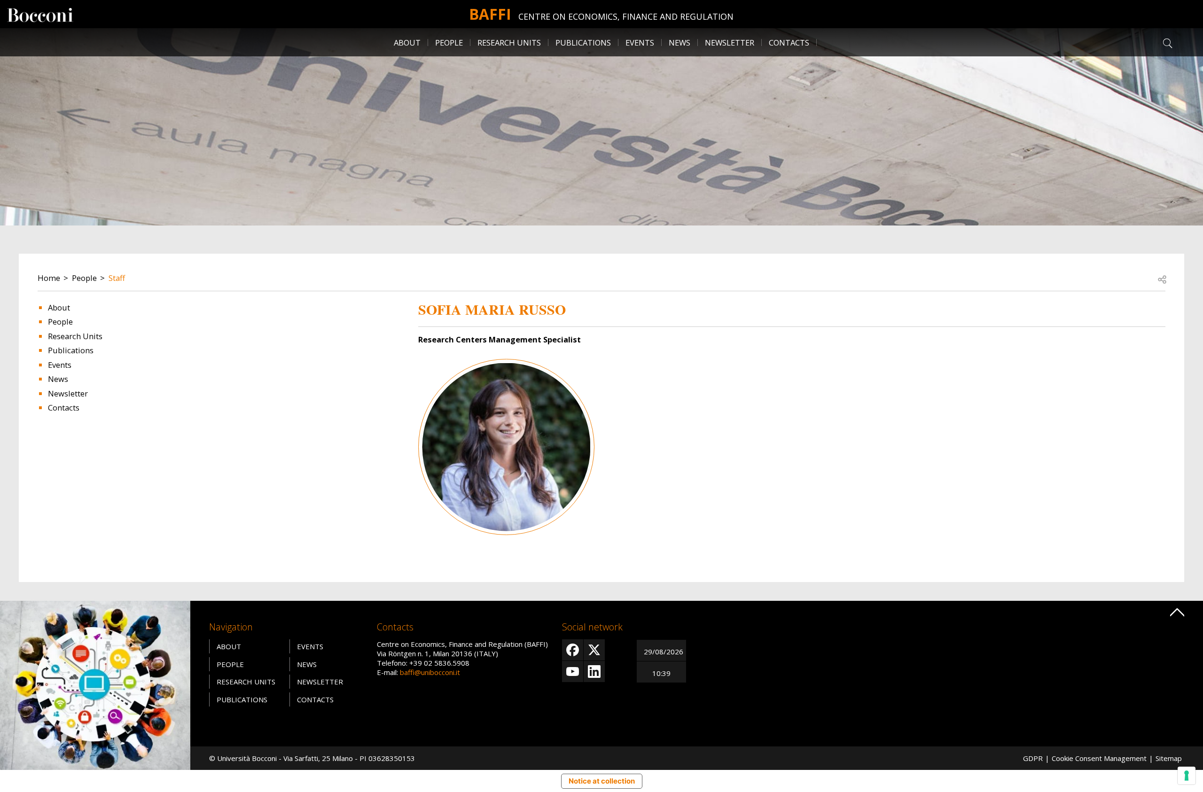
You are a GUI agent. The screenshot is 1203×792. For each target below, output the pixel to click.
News (679, 42)
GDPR (1033, 758)
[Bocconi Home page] (40, 14)
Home (49, 277)
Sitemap (1169, 758)
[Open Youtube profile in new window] (572, 671)
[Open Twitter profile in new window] (594, 649)
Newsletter (729, 42)
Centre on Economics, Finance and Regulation (626, 16)
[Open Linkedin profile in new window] (594, 671)
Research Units (75, 336)
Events (639, 42)
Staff (117, 277)
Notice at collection (602, 780)
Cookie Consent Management (1099, 758)
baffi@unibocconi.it (430, 672)
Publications (71, 350)
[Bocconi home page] (95, 684)
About (407, 42)
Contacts (789, 42)
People (84, 277)
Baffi (490, 14)
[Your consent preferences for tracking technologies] (1186, 775)
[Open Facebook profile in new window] (572, 649)
